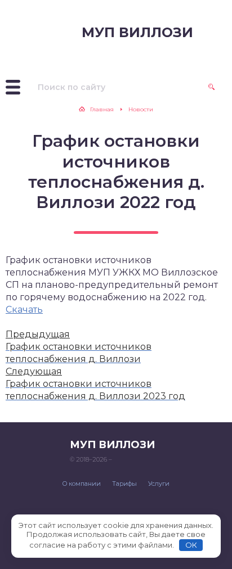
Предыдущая (38, 334)
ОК (191, 544)
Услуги (158, 483)
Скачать (24, 309)
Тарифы (124, 483)
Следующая (34, 371)
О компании (82, 483)
